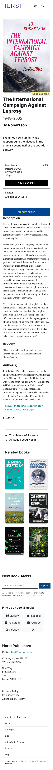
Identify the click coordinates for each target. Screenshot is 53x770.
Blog (7, 736)
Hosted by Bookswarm (40, 761)
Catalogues (10, 729)
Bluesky (14, 615)
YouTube (35, 622)
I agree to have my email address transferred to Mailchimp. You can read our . (23, 594)
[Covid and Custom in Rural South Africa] (38, 508)
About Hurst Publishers (16, 717)
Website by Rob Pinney (23, 761)
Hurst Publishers (10, 762)
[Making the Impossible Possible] (14, 508)
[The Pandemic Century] (14, 540)
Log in (8, 754)
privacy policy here (34, 595)
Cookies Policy (10, 695)
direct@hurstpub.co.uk (21, 652)
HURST (12, 6)
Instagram (13, 622)
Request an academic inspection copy (24, 406)
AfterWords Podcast (14, 742)
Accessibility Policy (13, 698)
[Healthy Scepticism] (14, 474)
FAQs (7, 723)
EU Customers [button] (26, 212)
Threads (13, 629)
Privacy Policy (10, 691)
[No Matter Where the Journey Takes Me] (38, 542)
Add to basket (26, 183)
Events (8, 748)
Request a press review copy (19, 409)
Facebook (35, 615)
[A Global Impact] (38, 474)
